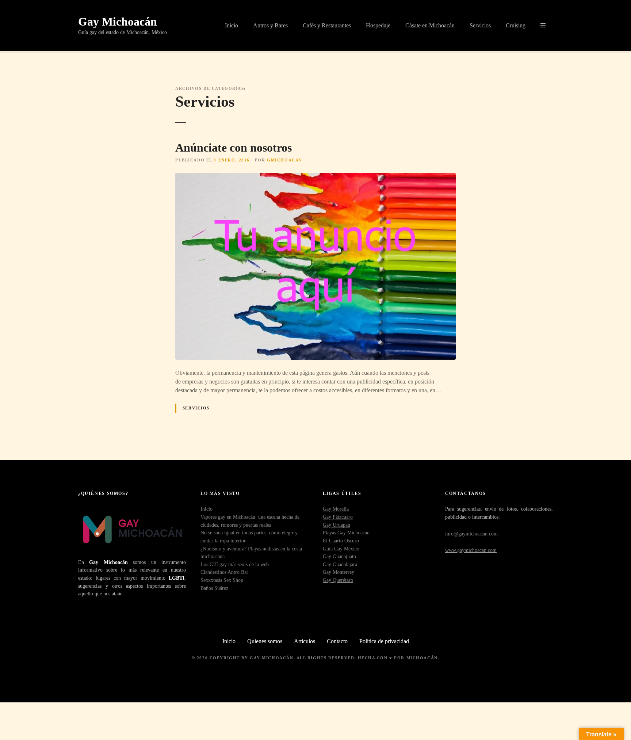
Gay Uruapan (336, 525)
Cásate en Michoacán (430, 25)
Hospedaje (378, 25)
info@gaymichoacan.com (471, 534)
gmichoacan (284, 160)
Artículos (304, 641)
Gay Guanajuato (339, 556)
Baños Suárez (214, 588)
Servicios (480, 25)
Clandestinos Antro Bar (224, 572)
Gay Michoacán (117, 21)
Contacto (337, 641)
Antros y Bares (270, 25)
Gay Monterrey (338, 572)
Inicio (231, 25)
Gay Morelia (336, 509)
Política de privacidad (384, 641)
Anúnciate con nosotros (233, 147)
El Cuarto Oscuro (341, 540)
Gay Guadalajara (340, 564)
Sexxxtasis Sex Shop (221, 580)
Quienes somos (264, 641)
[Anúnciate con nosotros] (315, 177)
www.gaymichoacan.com (471, 550)
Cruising (515, 25)
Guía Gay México (341, 549)
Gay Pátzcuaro (338, 517)
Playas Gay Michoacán (346, 532)
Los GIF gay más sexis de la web (234, 564)
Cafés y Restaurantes (327, 25)
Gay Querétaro (338, 580)
